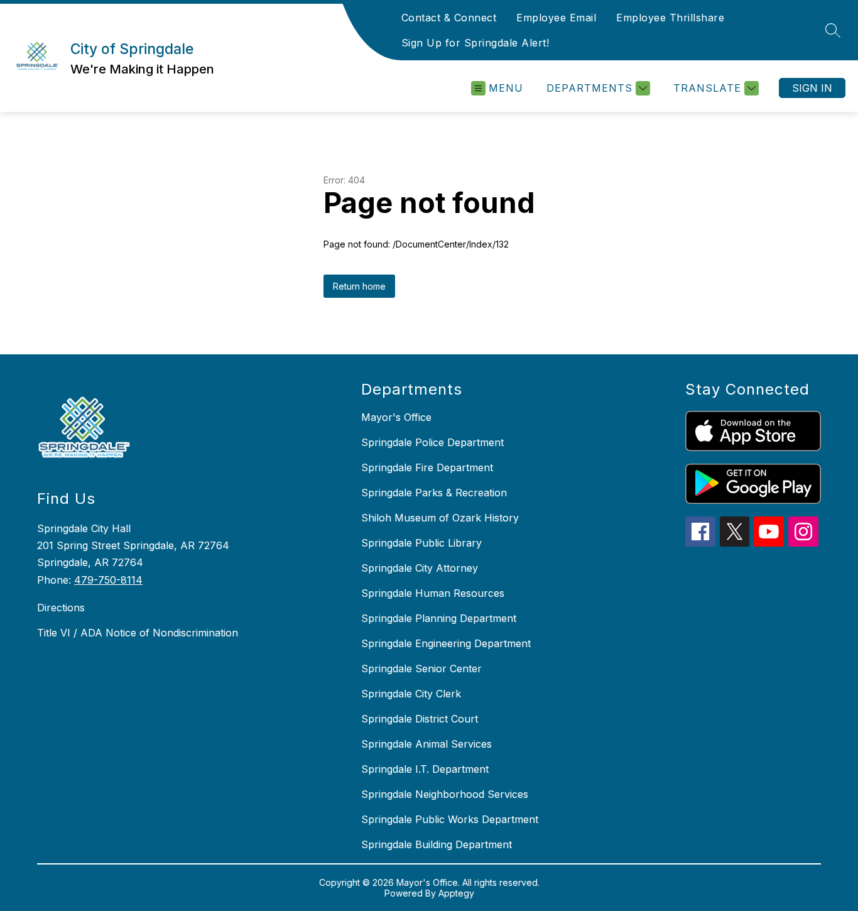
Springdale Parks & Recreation (434, 492)
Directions (61, 607)
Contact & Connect (449, 17)
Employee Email (556, 17)
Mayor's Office (396, 417)
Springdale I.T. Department (425, 769)
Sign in (812, 88)
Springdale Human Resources (432, 593)
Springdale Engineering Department (446, 643)
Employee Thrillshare (670, 17)
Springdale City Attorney (419, 568)
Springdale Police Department (432, 442)
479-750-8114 (108, 580)
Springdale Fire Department (427, 467)
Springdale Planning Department (438, 618)
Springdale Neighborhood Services (444, 794)
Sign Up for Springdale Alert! (475, 42)
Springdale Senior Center (421, 668)
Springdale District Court (419, 718)
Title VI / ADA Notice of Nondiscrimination (137, 632)
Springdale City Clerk (411, 693)
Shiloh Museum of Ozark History (440, 517)
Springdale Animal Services (426, 744)
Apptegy (456, 893)
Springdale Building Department (436, 844)
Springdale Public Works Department (449, 819)
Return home (359, 286)
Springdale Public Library (421, 543)
